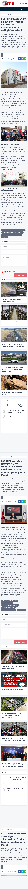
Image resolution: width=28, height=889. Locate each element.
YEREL (9, 15)
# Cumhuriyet (21, 610)
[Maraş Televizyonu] (8, 3)
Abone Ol (4, 58)
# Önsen (5, 237)
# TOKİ (19, 235)
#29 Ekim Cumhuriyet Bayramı (10, 600)
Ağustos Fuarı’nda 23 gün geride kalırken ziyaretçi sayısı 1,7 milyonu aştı (14, 9)
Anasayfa (4, 15)
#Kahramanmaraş (7, 230)
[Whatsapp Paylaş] (25, 58)
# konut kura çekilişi (19, 230)
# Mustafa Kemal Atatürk (8, 607)
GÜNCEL (10, 457)
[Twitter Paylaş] (22, 58)
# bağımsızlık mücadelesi (9, 610)
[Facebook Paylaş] (19, 58)
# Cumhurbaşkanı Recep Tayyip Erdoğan (12, 232)
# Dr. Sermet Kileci (7, 603)
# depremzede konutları (8, 235)
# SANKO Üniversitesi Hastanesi (10, 605)
